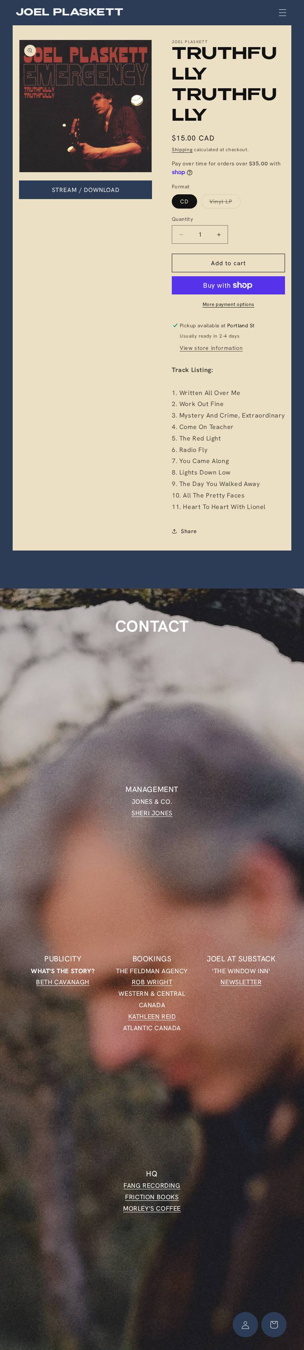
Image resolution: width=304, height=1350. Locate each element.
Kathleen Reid (152, 1016)
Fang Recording (152, 1185)
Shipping (182, 149)
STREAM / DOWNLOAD (86, 190)
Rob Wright (152, 982)
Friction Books (152, 1197)
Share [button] (189, 531)
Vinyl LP (225, 203)
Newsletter (241, 982)
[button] (282, 12)
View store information (211, 347)
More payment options (229, 304)
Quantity (182, 219)
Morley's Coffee (152, 1208)
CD (184, 201)
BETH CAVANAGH (62, 982)
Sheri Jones (152, 813)
